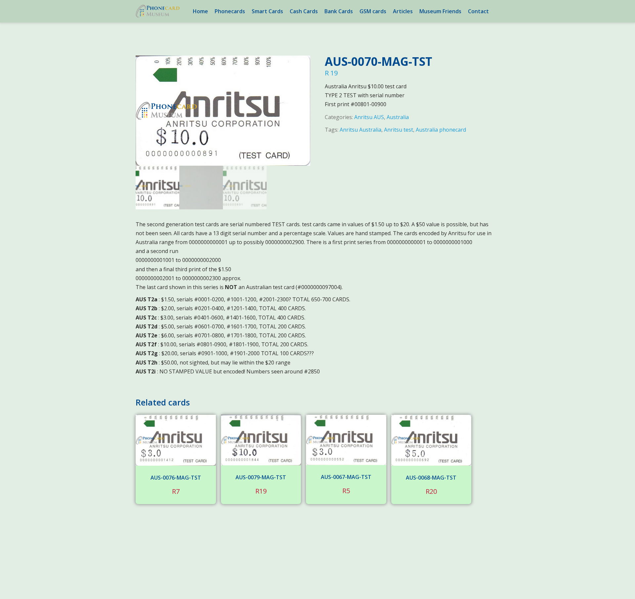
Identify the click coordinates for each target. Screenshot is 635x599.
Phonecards (230, 11)
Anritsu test (398, 129)
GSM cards (373, 11)
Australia (398, 117)
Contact (478, 11)
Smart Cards (267, 11)
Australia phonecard (441, 129)
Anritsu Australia (360, 129)
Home (200, 11)
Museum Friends (440, 11)
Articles (403, 11)
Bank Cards (338, 11)
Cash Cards (304, 11)
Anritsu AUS (369, 117)
